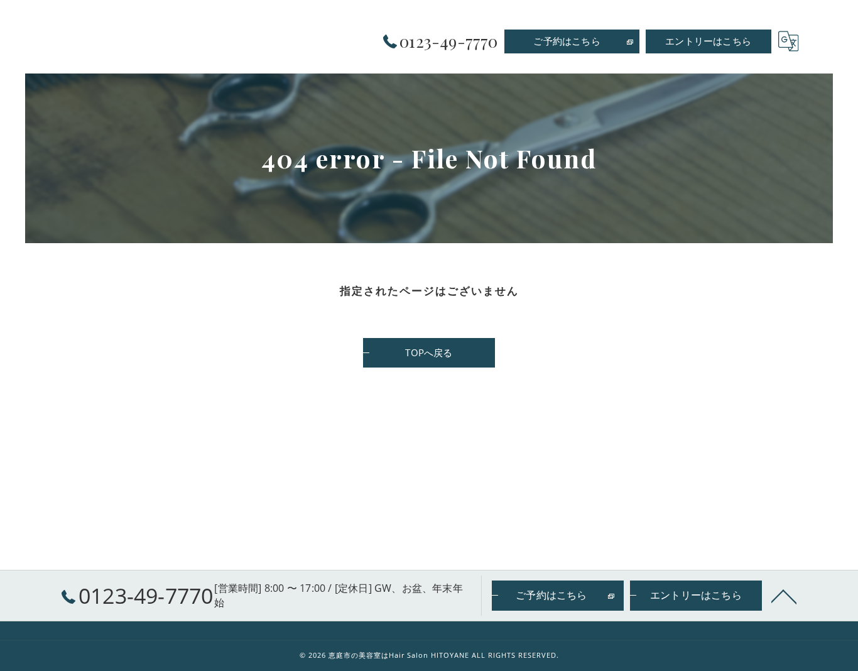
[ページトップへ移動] (783, 595)
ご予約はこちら (566, 41)
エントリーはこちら (708, 41)
